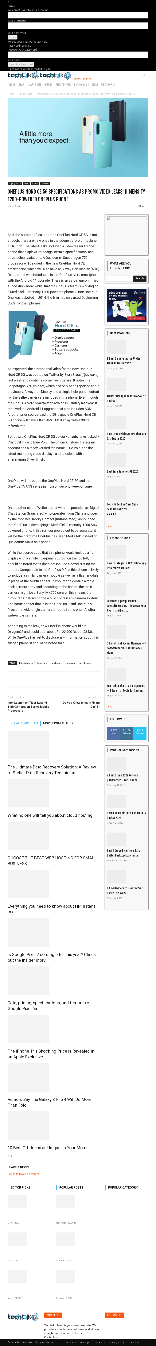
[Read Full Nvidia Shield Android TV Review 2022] (126, 801)
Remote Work (63, 84)
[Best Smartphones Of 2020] (126, 460)
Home (12, 84)
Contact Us (133, 1342)
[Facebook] (106, 1325)
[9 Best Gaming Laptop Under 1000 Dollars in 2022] (126, 347)
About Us (71, 1342)
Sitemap (84, 1342)
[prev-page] (9, 1156)
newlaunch (56, 663)
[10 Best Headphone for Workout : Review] (126, 384)
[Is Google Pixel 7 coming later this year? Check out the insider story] (54, 932)
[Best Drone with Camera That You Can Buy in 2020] (126, 422)
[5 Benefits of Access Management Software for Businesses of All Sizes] (126, 632)
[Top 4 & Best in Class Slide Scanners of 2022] (126, 493)
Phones (35, 183)
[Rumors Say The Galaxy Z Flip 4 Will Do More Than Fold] (54, 1077)
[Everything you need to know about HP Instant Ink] (54, 884)
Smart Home (34, 84)
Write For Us (108, 84)
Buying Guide (81, 84)
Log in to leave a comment (24, 1173)
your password (17, 33)
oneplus (70, 663)
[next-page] (11, 1156)
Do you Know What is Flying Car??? (81, 704)
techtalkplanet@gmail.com (75, 1337)
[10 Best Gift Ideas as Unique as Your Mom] (54, 1125)
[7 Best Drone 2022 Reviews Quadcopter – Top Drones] (126, 764)
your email (14, 60)
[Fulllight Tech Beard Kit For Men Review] (78, 1201)
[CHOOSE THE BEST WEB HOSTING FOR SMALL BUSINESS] (54, 836)
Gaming (48, 84)
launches (42, 663)
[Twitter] (115, 1325)
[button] (143, 75)
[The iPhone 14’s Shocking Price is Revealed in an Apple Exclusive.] (54, 1029)
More (95, 84)
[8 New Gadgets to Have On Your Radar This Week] (126, 877)
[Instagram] (108, 1325)
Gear (21, 84)
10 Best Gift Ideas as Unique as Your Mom (47, 1147)
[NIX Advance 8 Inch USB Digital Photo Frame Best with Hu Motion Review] (29, 1239)
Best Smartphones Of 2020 (122, 471)
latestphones (26, 663)
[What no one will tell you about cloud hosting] (54, 793)
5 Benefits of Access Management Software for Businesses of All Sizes (126, 648)
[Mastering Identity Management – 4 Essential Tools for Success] (126, 674)
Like (113, 728)
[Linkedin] (112, 1325)
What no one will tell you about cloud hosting (50, 815)
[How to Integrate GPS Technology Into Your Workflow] (126, 552)
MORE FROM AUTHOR (58, 723)
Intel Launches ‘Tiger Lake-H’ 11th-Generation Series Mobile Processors (28, 706)
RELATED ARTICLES (24, 723)
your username (17, 20)
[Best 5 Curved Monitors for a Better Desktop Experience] (126, 839)
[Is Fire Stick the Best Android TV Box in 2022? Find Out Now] (78, 1276)
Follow (126, 728)
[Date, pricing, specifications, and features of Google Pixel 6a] (54, 980)
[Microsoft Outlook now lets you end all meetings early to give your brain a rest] (78, 1239)
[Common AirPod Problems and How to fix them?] (29, 1276)
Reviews (45, 183)
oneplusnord (85, 663)
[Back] (9, 2)
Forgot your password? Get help (27, 41)
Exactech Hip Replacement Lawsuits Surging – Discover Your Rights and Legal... (126, 605)
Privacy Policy (116, 1342)
